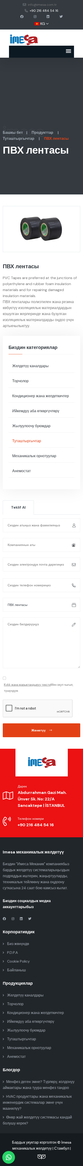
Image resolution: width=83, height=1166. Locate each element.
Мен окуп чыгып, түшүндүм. (38, 688)
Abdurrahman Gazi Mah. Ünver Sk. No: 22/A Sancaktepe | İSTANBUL (42, 799)
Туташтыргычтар (19, 138)
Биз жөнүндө (17, 943)
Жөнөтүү (38, 730)
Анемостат (21, 470)
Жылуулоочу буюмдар (31, 425)
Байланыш (16, 970)
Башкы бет (13, 132)
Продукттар (43, 132)
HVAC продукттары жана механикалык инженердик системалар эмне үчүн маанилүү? (37, 1102)
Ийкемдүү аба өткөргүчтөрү (35, 411)
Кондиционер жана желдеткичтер (40, 396)
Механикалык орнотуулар (34, 455)
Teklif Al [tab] (18, 507)
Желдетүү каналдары (30, 366)
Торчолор (20, 381)
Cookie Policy (18, 961)
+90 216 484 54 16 (44, 11)
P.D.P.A (12, 952)
